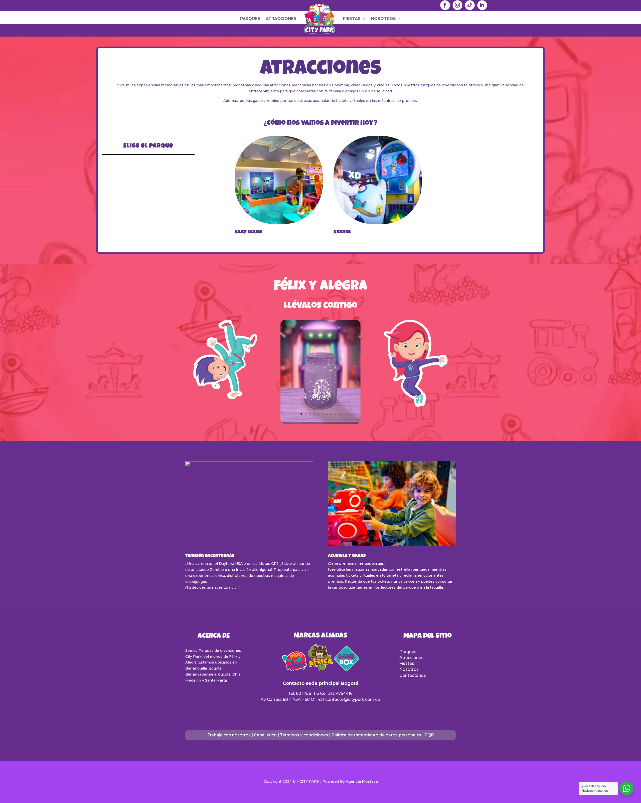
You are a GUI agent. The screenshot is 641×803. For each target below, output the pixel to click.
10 (340, 414)
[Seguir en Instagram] (457, 5)
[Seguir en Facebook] (445, 5)
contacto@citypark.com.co (352, 699)
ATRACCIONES (281, 18)
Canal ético (265, 735)
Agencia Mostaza (362, 781)
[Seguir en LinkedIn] (482, 5)
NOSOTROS (383, 18)
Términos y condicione (303, 735)
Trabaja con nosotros (229, 735)
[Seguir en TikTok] (469, 5)
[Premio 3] (320, 423)
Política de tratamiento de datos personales (376, 735)
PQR (429, 735)
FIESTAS (352, 18)
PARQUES (250, 18)
